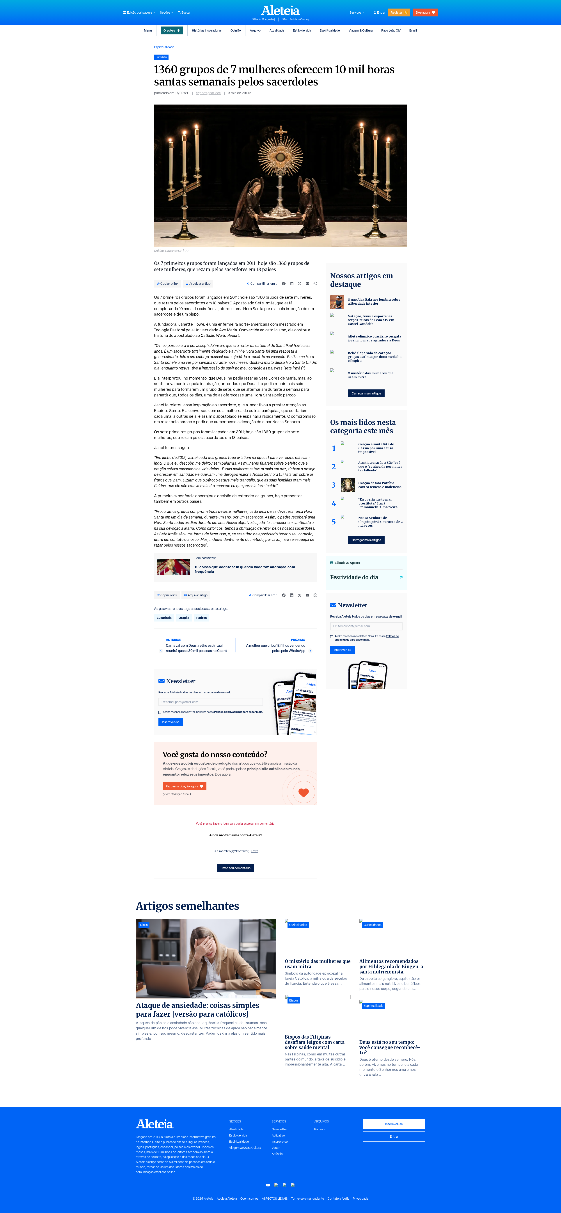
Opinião (236, 30)
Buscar (186, 12)
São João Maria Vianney (295, 19)
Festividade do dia (354, 577)
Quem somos (249, 1199)
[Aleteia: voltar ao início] (280, 10)
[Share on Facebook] (284, 283)
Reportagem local (208, 93)
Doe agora (423, 12)
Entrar (381, 12)
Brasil (413, 30)
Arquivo (255, 30)
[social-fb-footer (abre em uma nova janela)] (276, 1185)
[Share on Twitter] (299, 283)
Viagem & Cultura (361, 30)
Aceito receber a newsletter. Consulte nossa (213, 712)
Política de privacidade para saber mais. (238, 712)
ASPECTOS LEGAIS (275, 1199)
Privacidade (360, 1199)
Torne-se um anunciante (307, 1199)
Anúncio (277, 1154)
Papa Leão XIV (391, 30)
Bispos (293, 1000)
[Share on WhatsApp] (315, 283)
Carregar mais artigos (366, 393)
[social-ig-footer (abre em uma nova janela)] (293, 1185)
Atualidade (277, 30)
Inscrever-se (170, 722)
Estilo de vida (302, 30)
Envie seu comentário (235, 868)
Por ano (319, 1129)
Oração (184, 618)
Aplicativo (278, 1135)
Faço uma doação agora (182, 786)
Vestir (276, 1148)
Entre (254, 851)
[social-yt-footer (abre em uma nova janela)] (268, 1185)
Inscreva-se (280, 1142)
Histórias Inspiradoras (207, 30)
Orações (169, 30)
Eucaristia (164, 618)
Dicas (144, 925)
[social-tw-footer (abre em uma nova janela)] (285, 1185)
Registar (396, 12)
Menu (148, 30)
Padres (201, 618)
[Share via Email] (307, 283)
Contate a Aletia (338, 1199)
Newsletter (279, 1129)
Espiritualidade (330, 30)
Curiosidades (298, 925)
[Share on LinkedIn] (291, 283)
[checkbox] (159, 712)
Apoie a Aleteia (227, 1199)
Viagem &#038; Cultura (245, 1148)
